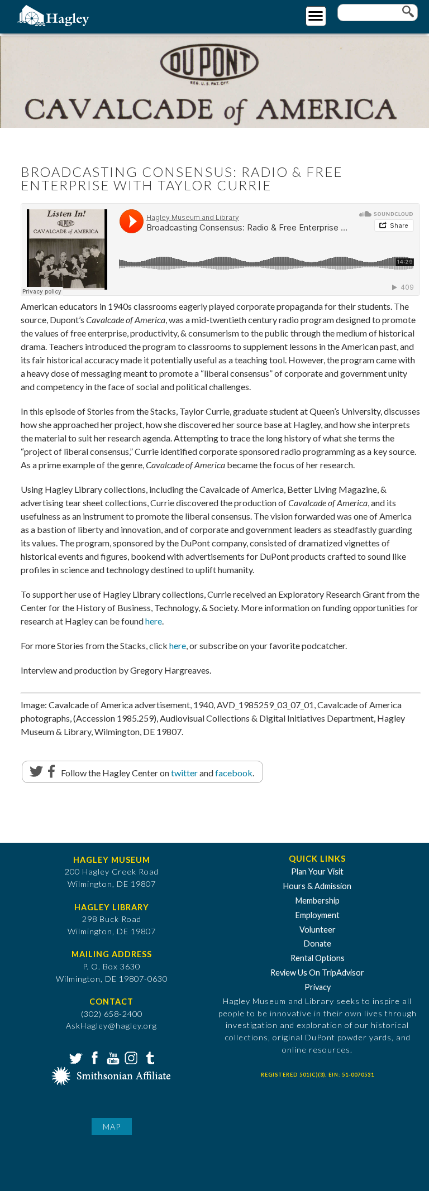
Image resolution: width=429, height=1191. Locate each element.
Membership (317, 900)
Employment (317, 915)
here (153, 621)
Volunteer (317, 929)
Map (112, 1126)
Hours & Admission (317, 886)
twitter (184, 772)
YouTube (111, 1057)
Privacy (317, 987)
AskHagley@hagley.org (111, 1025)
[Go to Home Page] (54, 15)
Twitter (74, 1057)
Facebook (93, 1057)
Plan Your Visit (317, 871)
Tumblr (148, 1057)
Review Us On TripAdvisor (317, 972)
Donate (317, 943)
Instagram (130, 1057)
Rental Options (317, 958)
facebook (233, 772)
